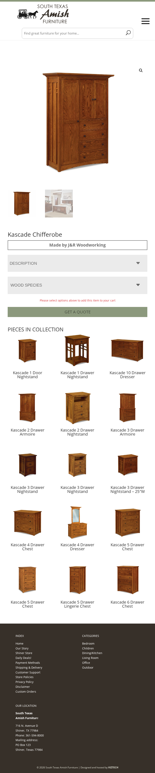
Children (88, 648)
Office (86, 663)
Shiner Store (24, 653)
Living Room (90, 658)
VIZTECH (113, 767)
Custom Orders (26, 691)
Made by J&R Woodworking (77, 245)
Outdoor (87, 667)
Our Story (22, 648)
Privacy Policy (25, 682)
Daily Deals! (23, 658)
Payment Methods (28, 663)
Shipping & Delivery (29, 667)
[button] (141, 70)
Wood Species (26, 285)
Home (19, 643)
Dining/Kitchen (92, 653)
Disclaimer (23, 687)
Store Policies (25, 677)
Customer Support (28, 672)
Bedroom (88, 643)
